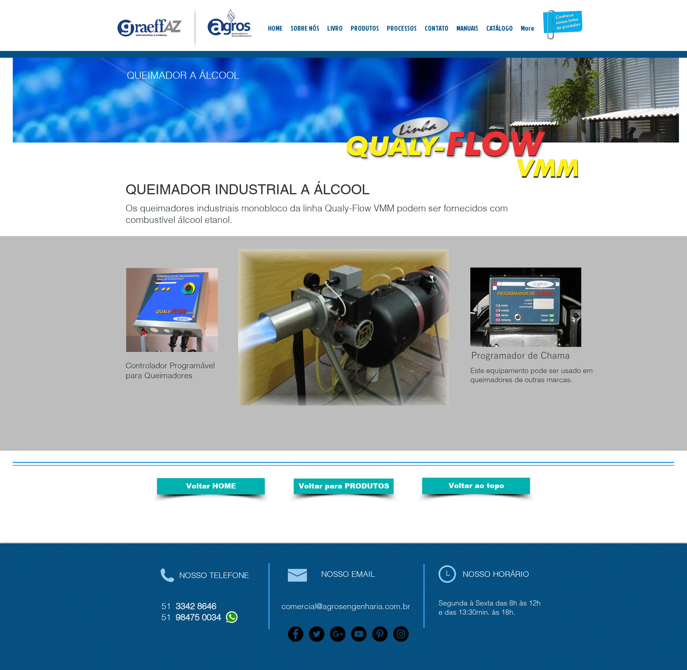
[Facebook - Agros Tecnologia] (295, 634)
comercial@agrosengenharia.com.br (345, 606)
